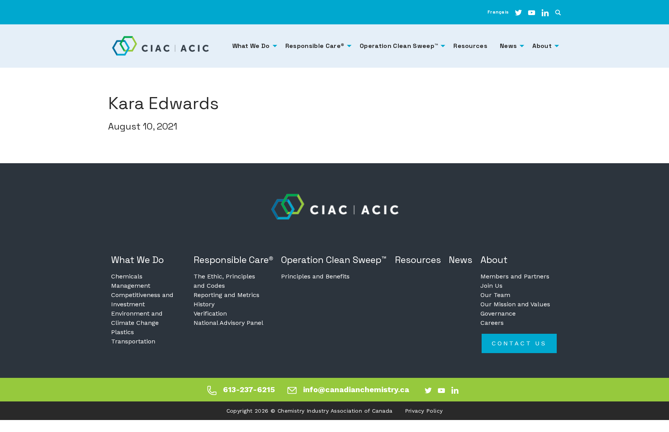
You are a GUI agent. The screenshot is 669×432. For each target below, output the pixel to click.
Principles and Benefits (315, 276)
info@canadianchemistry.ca (356, 389)
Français (498, 12)
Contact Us (519, 343)
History (204, 304)
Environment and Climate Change (137, 318)
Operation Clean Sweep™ (334, 260)
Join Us (491, 285)
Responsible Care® (233, 260)
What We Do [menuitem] (251, 46)
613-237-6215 (249, 389)
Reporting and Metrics (226, 295)
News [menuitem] (508, 46)
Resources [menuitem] (470, 46)
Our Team (495, 295)
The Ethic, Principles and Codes (224, 281)
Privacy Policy (424, 411)
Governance (498, 313)
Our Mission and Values (515, 304)
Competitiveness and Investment (142, 299)
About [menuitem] (542, 46)
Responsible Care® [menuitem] (314, 46)
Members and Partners (514, 276)
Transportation (133, 341)
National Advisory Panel (228, 322)
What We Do (137, 260)
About (494, 260)
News (460, 260)
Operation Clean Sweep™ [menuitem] (399, 46)
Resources (418, 260)
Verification (210, 313)
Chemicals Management (130, 281)
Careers (492, 322)
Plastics (122, 332)
